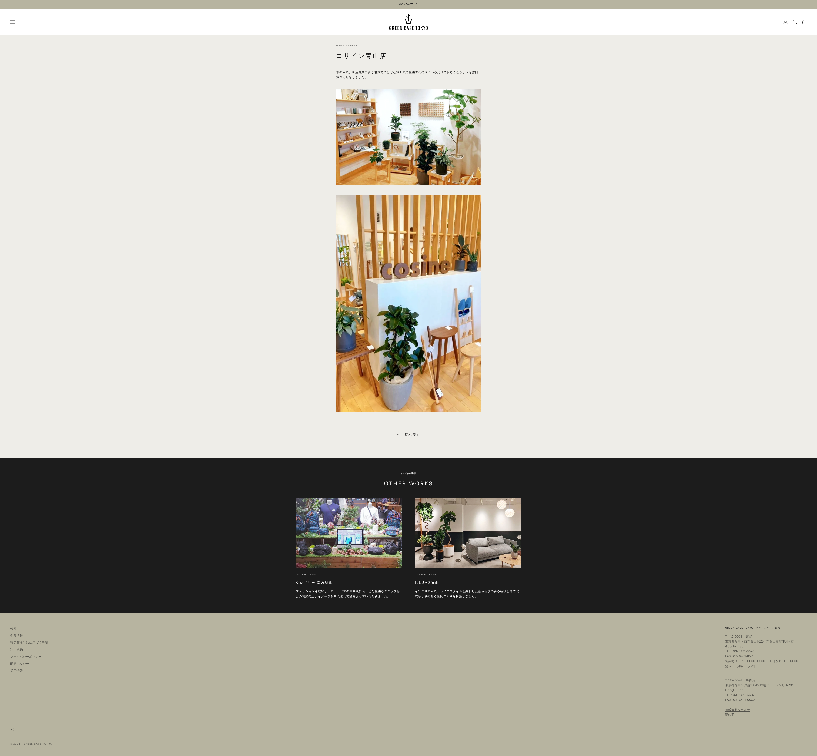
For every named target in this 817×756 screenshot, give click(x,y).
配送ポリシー (19, 664)
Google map (734, 646)
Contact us (408, 4)
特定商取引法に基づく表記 (29, 642)
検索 (13, 628)
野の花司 (731, 714)
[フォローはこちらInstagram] (12, 729)
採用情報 (16, 671)
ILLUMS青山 (427, 582)
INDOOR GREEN (347, 45)
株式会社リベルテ (737, 710)
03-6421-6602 (744, 695)
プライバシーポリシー (26, 656)
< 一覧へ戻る (408, 435)
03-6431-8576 (743, 651)
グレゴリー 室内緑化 (314, 583)
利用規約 (16, 649)
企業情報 (16, 635)
